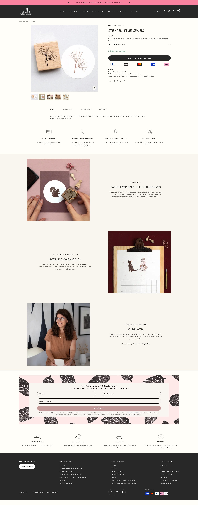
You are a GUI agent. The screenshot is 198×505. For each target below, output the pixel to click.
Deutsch (156, 11)
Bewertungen (68, 109)
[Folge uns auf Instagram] (117, 492)
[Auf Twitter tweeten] (120, 81)
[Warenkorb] (178, 11)
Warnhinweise (86, 109)
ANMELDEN (99, 408)
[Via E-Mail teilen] (124, 81)
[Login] (173, 11)
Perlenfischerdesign (116, 25)
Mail (162, 448)
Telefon (169, 448)
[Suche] (165, 11)
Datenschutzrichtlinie (133, 412)
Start (20, 21)
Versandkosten (124, 38)
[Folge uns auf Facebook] (111, 492)
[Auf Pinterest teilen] (117, 81)
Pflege (52, 109)
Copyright (103, 109)
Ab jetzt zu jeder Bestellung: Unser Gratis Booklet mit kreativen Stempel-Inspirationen (99, 2)
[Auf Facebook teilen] (114, 81)
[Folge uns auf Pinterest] (122, 492)
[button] (116, 44)
